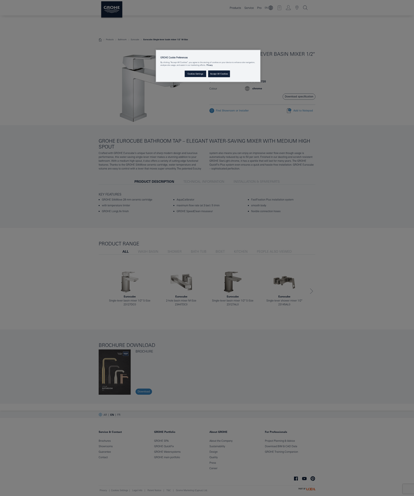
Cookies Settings (195, 74)
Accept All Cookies (219, 74)
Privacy (210, 65)
